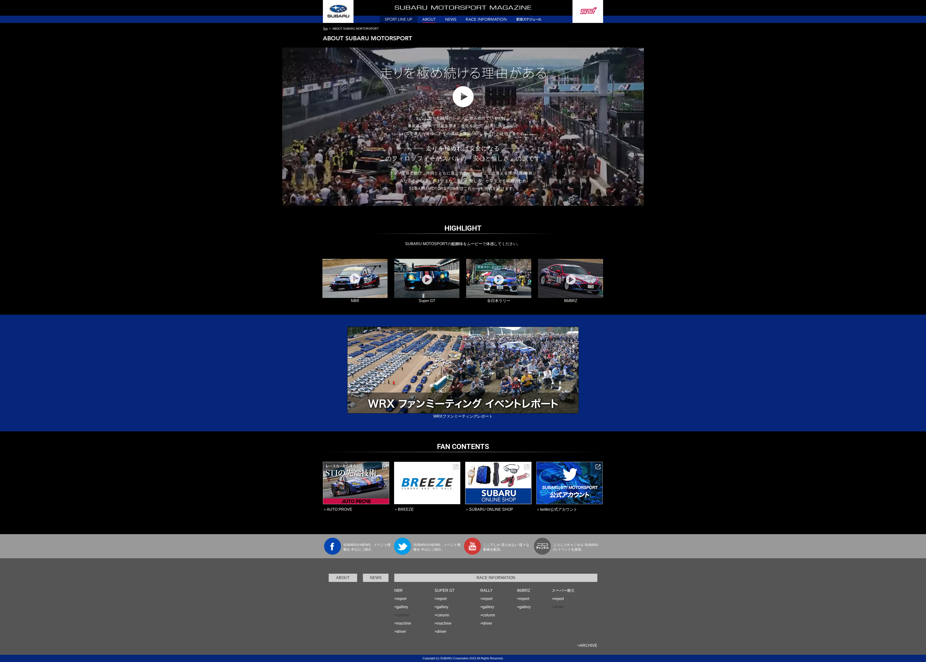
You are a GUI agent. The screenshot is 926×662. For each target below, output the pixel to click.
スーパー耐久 (563, 590)
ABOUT (343, 578)
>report (400, 599)
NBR (398, 590)
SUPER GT (445, 590)
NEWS (376, 578)
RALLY (486, 590)
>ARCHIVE (587, 645)
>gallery (401, 607)
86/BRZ (523, 590)
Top (325, 28)
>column (442, 615)
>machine (402, 623)
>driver (400, 631)
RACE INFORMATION (496, 578)
